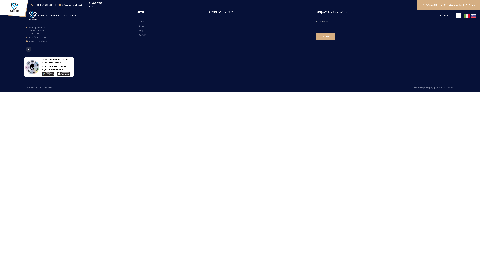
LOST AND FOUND (50, 59)
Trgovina (54, 16)
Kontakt (74, 16)
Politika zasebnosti (445, 87)
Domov (35, 16)
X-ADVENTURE (97, 5)
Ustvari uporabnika (453, 5)
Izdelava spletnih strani (36, 87)
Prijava (471, 5)
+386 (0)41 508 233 (43, 5)
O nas (44, 16)
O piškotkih (416, 87)
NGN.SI (51, 87)
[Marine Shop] (14, 7)
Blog (64, 16)
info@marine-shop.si (72, 5)
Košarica (431, 5)
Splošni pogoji (428, 87)
